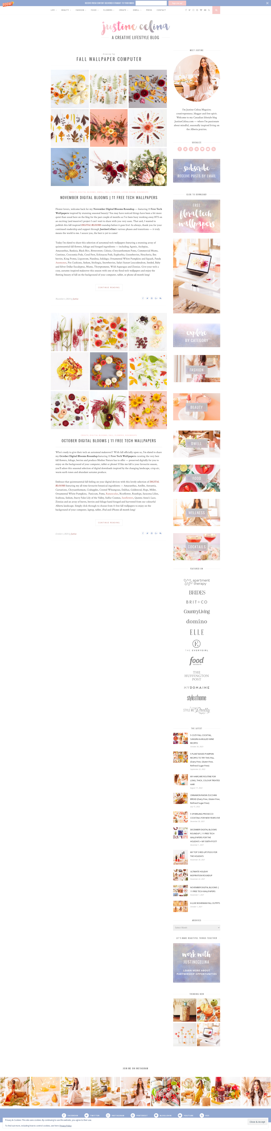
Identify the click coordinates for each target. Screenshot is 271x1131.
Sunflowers (127, 498)
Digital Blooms (87, 192)
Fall (107, 192)
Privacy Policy (66, 1125)
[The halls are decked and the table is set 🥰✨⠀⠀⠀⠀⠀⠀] (135, 1091)
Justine (75, 298)
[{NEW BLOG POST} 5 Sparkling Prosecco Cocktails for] (45, 1091)
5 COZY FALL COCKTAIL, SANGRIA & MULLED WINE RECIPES (202, 739)
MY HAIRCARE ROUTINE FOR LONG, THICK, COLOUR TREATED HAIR (205, 780)
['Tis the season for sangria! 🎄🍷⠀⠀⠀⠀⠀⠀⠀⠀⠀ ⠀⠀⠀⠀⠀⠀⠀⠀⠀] (226, 1091)
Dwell (136, 10)
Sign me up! (177, 3)
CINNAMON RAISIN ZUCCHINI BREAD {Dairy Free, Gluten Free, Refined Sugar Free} (205, 799)
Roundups (143, 192)
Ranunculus (112, 493)
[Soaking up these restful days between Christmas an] (75, 1091)
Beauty (65, 10)
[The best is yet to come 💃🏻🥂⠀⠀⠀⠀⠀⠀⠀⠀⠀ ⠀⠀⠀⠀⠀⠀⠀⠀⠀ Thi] (15, 1091)
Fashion (80, 10)
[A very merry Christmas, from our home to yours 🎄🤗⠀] (105, 1091)
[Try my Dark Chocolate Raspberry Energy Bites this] (166, 1091)
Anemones (61, 262)
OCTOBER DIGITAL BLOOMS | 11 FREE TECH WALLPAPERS (109, 440)
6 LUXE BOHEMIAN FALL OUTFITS (205, 903)
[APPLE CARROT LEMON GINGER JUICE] (208, 1010)
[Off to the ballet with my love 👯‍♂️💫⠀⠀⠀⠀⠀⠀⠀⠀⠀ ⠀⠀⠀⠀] (196, 1091)
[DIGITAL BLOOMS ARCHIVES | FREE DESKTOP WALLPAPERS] (208, 1035)
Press (149, 10)
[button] (135, 3)
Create (122, 10)
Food (94, 10)
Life (53, 10)
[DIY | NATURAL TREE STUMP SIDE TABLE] (184, 1010)
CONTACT (161, 10)
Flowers (107, 10)
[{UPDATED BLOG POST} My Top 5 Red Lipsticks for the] (256, 1091)
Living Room (129, 192)
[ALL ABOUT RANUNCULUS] (184, 1035)
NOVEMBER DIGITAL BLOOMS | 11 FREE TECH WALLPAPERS (109, 197)
